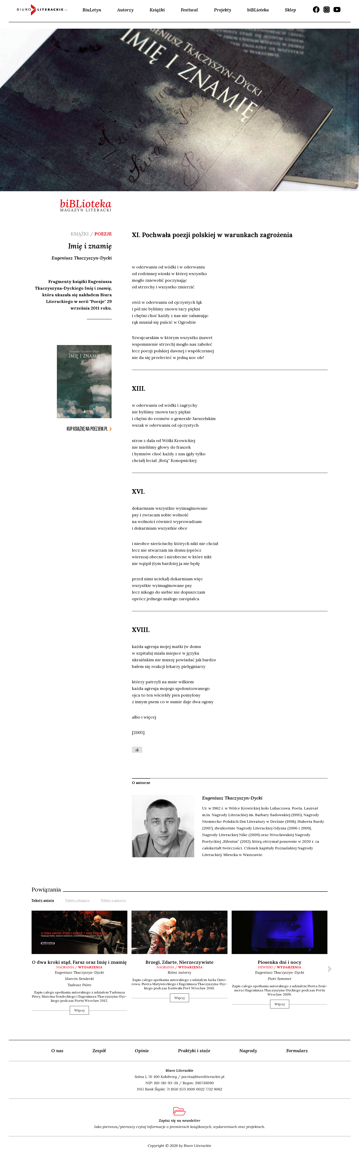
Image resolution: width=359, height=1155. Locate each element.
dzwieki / (279, 967)
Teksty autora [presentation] (43, 900)
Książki (157, 10)
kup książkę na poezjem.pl (87, 429)
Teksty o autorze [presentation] (113, 900)
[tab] (43, 900)
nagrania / (79, 967)
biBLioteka (258, 10)
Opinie (142, 1050)
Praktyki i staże (194, 1050)
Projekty (222, 10)
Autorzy (125, 10)
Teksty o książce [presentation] (77, 900)
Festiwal (189, 10)
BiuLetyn (91, 10)
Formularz (297, 1050)
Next (330, 969)
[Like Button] (137, 750)
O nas (57, 1050)
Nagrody (248, 1050)
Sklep (290, 10)
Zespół (99, 1050)
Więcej (79, 1010)
